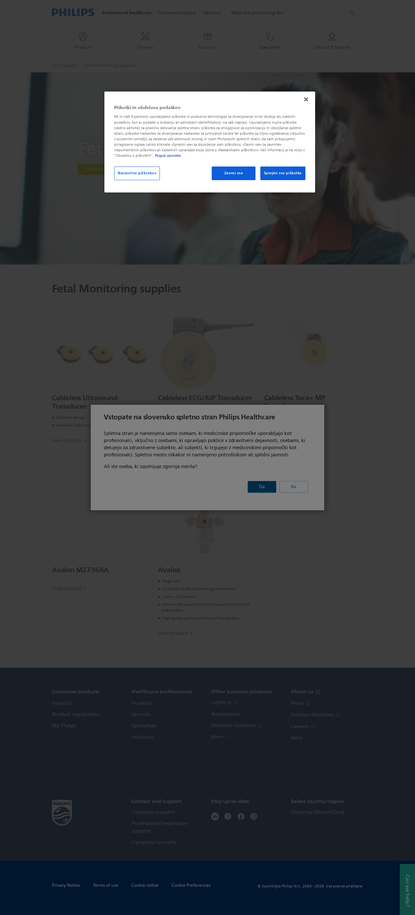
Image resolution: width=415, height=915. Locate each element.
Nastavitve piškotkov (137, 173)
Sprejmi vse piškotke (283, 173)
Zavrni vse (233, 173)
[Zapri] (306, 99)
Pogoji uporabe (168, 155)
